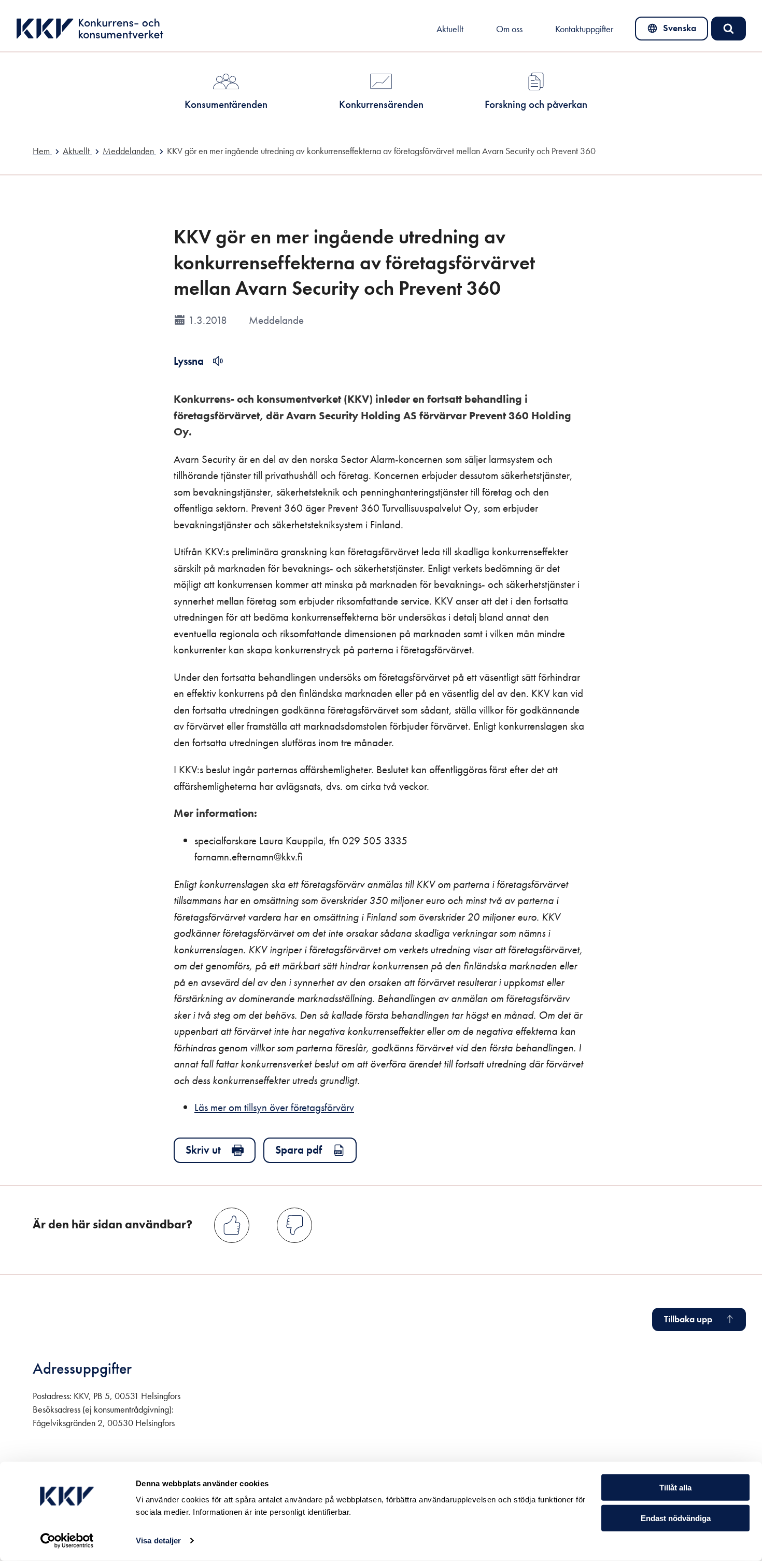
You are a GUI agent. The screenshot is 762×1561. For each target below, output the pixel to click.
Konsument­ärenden (226, 104)
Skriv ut (203, 1150)
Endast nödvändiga (676, 1518)
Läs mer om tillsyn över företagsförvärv (274, 1107)
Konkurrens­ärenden (381, 104)
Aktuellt (449, 29)
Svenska (672, 30)
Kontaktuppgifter (584, 29)
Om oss (509, 29)
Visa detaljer (158, 1540)
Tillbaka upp (688, 1319)
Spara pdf (298, 1150)
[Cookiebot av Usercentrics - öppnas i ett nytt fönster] (67, 1541)
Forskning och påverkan (536, 104)
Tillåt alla (675, 1487)
